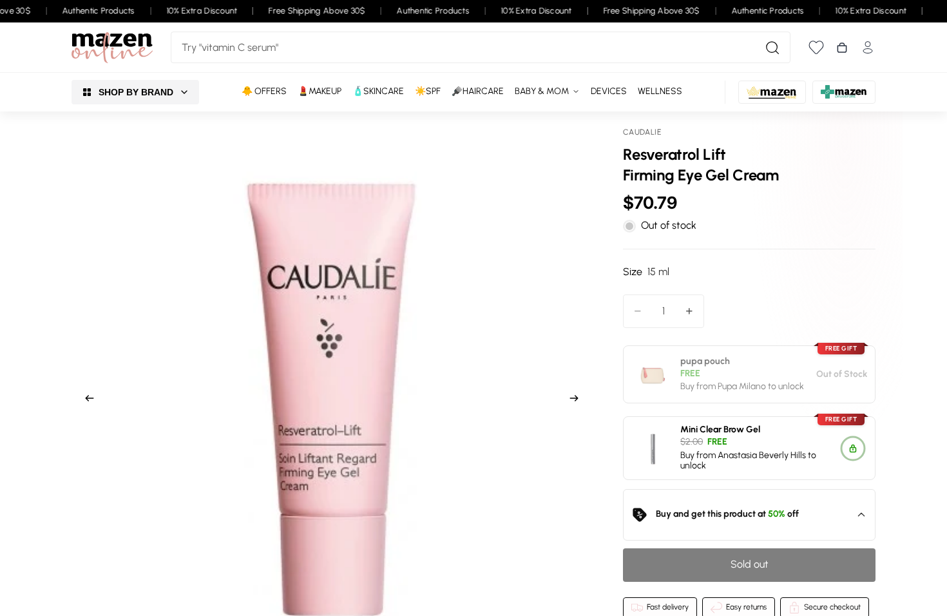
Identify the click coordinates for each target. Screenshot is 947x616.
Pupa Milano (742, 386)
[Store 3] (843, 92)
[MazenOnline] (112, 47)
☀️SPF (428, 91)
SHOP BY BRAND (136, 92)
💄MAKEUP (319, 91)
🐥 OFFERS (264, 91)
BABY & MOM (542, 91)
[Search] (772, 47)
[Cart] (842, 47)
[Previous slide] (86, 400)
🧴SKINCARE (378, 91)
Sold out (750, 564)
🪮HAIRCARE (478, 91)
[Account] (867, 47)
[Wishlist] (816, 47)
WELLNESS (660, 91)
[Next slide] (578, 400)
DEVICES (609, 91)
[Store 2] (772, 92)
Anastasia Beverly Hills (762, 455)
